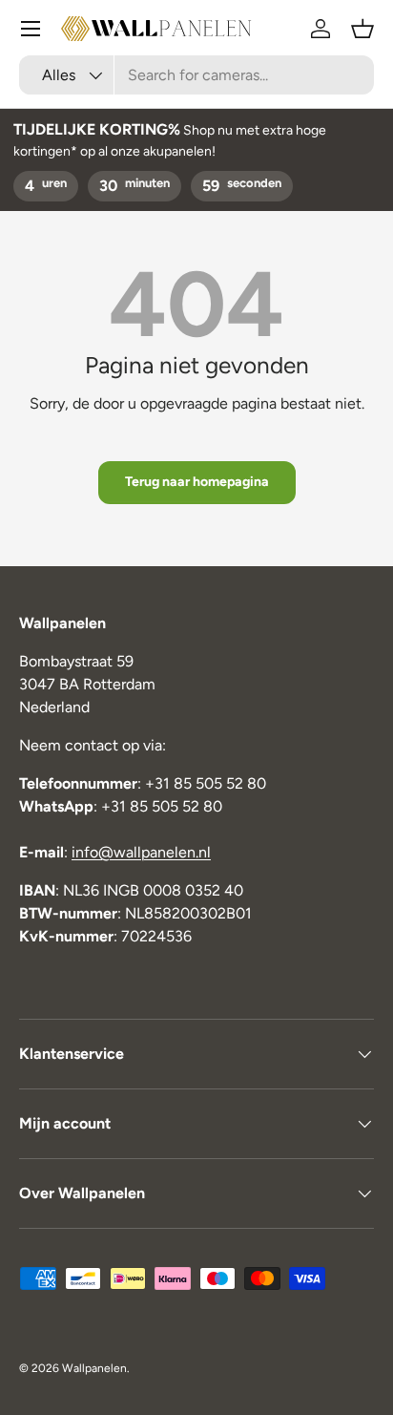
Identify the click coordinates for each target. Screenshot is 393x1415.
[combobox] (196, 75)
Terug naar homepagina (197, 482)
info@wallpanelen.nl (141, 852)
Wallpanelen (94, 1368)
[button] (362, 29)
